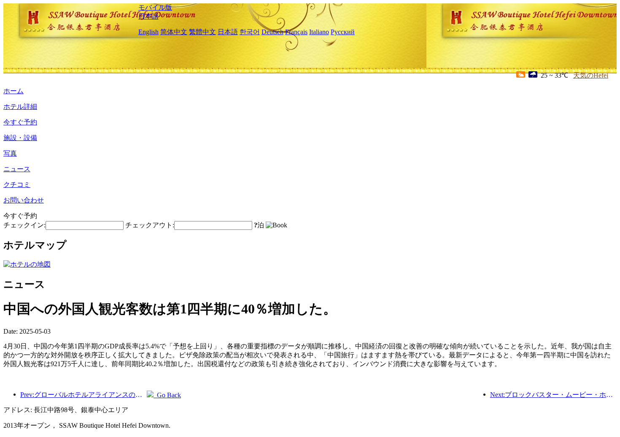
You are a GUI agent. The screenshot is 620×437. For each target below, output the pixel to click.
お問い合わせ (23, 200)
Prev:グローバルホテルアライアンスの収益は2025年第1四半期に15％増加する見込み (83, 394)
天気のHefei (590, 75)
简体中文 (173, 31)
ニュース (16, 169)
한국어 (250, 31)
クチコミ (16, 184)
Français (296, 31)
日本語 (148, 16)
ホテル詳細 (20, 106)
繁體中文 (202, 31)
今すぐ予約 (20, 122)
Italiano (319, 31)
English (148, 31)
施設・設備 (20, 137)
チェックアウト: (149, 225)
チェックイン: (24, 225)
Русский (343, 31)
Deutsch (272, 31)
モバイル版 (155, 7)
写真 (10, 153)
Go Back (167, 395)
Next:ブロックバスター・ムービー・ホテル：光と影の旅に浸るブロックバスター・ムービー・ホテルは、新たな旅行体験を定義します (553, 394)
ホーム (13, 90)
